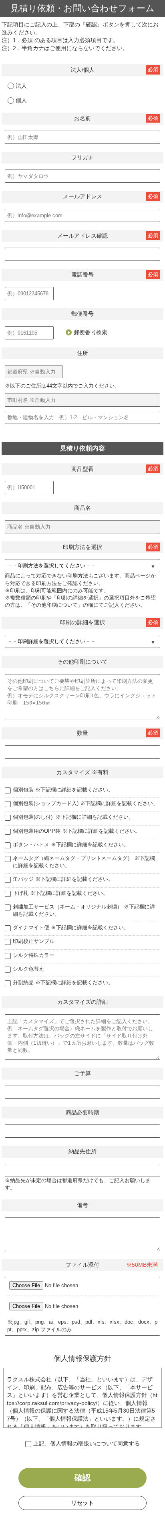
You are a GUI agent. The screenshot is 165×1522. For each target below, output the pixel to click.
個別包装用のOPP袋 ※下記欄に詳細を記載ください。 (76, 831)
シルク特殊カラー (33, 955)
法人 (21, 86)
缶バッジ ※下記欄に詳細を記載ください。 (63, 879)
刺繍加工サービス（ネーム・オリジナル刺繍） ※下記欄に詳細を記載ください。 (84, 910)
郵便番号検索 (90, 332)
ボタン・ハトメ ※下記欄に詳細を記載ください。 (71, 845)
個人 (21, 100)
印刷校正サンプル (33, 941)
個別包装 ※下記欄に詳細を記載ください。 (63, 790)
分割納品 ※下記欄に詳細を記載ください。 (63, 982)
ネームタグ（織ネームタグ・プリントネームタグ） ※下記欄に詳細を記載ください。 (84, 861)
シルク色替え (28, 969)
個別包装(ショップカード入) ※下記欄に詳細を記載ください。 (85, 803)
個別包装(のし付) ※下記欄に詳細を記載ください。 (73, 817)
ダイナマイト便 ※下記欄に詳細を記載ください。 (71, 928)
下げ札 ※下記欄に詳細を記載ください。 (60, 893)
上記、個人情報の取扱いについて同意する (86, 1443)
